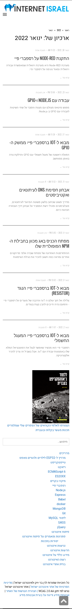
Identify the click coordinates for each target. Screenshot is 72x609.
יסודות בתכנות (49, 541)
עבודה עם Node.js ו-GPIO (48, 100)
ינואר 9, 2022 (63, 232)
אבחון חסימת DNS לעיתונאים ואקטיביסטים (44, 192)
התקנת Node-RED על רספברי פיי (41, 58)
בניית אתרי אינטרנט (54, 564)
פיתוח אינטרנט (60, 532)
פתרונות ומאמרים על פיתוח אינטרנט (44, 536)
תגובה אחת (40, 50)
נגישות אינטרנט (56, 546)
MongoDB (59, 509)
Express (60, 495)
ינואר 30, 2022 (63, 50)
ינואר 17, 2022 (63, 134)
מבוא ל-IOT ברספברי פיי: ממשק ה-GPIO (39, 145)
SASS (62, 522)
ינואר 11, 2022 (63, 181)
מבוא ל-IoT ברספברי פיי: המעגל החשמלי (41, 338)
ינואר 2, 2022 (64, 327)
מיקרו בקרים (58, 481)
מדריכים (64, 453)
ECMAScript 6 (57, 472)
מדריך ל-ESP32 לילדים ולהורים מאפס (42, 458)
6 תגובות (43, 327)
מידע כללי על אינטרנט (55, 555)
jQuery (61, 527)
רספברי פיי (59, 485)
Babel (62, 499)
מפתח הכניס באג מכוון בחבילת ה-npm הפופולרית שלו (39, 243)
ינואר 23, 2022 (63, 92)
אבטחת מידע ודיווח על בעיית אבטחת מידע (44, 595)
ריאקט (62, 467)
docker (61, 504)
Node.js (61, 490)
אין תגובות (40, 92)
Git (64, 513)
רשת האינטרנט (57, 559)
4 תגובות (42, 181)
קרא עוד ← (64, 77)
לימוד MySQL (57, 518)
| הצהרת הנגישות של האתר (22, 591)
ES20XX (60, 476)
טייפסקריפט (58, 462)
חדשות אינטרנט (59, 550)
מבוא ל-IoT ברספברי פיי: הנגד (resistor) (43, 290)
